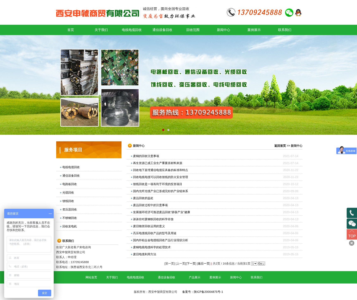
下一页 (191, 263)
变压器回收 (69, 209)
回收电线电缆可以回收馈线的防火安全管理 (160, 177)
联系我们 (284, 30)
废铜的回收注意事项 (146, 156)
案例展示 (254, 30)
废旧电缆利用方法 (144, 254)
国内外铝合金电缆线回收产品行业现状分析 (160, 240)
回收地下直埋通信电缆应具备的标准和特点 (160, 170)
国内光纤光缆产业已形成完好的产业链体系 (160, 191)
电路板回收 (69, 184)
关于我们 (101, 30)
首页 (70, 30)
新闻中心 (223, 30)
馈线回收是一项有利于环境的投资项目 (157, 184)
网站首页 (91, 277)
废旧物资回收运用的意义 (149, 226)
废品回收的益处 (143, 198)
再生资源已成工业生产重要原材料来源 (157, 163)
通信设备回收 (162, 30)
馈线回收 (68, 201)
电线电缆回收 (132, 30)
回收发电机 (69, 226)
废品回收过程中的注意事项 (150, 205)
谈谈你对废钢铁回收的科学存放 (153, 219)
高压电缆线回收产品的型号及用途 (154, 233)
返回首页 (280, 145)
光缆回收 (68, 192)
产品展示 (194, 277)
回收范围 (193, 30)
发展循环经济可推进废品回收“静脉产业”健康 (161, 212)
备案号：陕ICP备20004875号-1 (202, 291)
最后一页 (203, 263)
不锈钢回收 (69, 218)
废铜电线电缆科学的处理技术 (152, 247)
